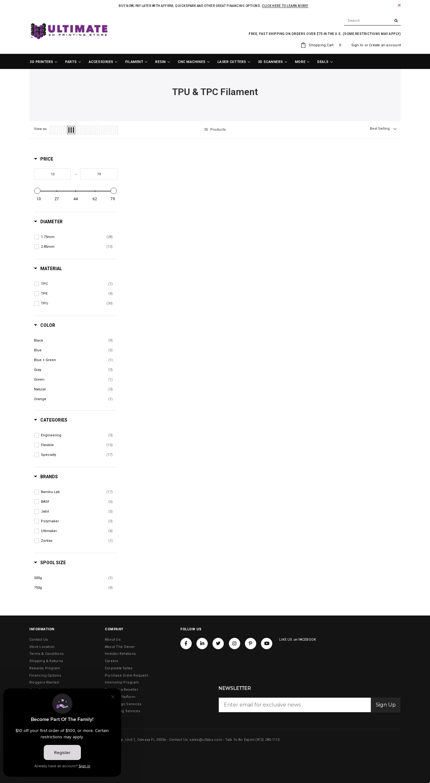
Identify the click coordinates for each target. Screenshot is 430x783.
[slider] (37, 191)
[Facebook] (186, 643)
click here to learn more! (285, 6)
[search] (372, 21)
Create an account (385, 45)
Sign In (357, 45)
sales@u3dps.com (206, 740)
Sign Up (386, 705)
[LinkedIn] (202, 643)
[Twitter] (218, 643)
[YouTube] (266, 643)
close (399, 5)
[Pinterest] (250, 643)
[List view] (54, 130)
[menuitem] (43, 62)
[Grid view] (62, 130)
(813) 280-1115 (267, 740)
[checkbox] (77, 237)
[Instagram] (234, 643)
